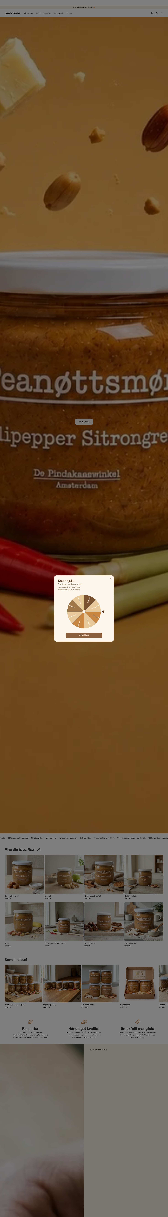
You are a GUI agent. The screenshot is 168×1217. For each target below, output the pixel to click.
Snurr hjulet (84, 635)
